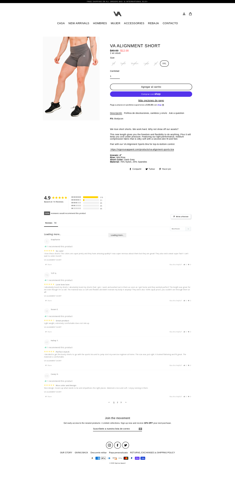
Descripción (116, 113)
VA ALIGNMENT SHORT (52, 260)
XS (113, 63)
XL (155, 63)
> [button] (125, 402)
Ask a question (176, 113)
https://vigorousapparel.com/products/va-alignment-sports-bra (142, 149)
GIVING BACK (81, 453)
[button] (185, 265)
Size (112, 58)
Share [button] (49, 265)
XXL (164, 63)
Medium (134, 63)
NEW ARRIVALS (78, 23)
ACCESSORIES (134, 23)
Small (123, 63)
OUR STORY (66, 453)
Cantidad (114, 71)
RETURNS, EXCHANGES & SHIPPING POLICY (152, 453)
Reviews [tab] (48, 223)
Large (146, 63)
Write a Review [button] (182, 216)
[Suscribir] (140, 429)
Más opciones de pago (151, 100)
